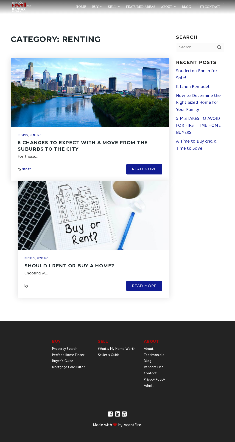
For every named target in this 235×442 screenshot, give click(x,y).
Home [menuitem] (81, 7)
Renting (36, 135)
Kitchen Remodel (193, 86)
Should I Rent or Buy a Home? (69, 265)
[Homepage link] (21, 7)
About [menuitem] (167, 7)
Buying (23, 135)
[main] (117, 160)
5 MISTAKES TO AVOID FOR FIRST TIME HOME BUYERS (198, 125)
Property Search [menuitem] (64, 349)
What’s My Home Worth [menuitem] (116, 349)
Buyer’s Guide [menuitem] (62, 361)
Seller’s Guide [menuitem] (109, 355)
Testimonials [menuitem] (154, 355)
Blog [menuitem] (186, 7)
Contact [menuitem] (212, 7)
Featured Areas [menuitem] (140, 7)
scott (26, 169)
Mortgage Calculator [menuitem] (68, 367)
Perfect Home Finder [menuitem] (68, 355)
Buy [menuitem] (95, 7)
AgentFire (132, 425)
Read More (144, 169)
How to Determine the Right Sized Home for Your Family (198, 102)
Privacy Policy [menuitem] (154, 379)
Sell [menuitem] (112, 7)
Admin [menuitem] (149, 386)
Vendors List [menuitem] (153, 367)
